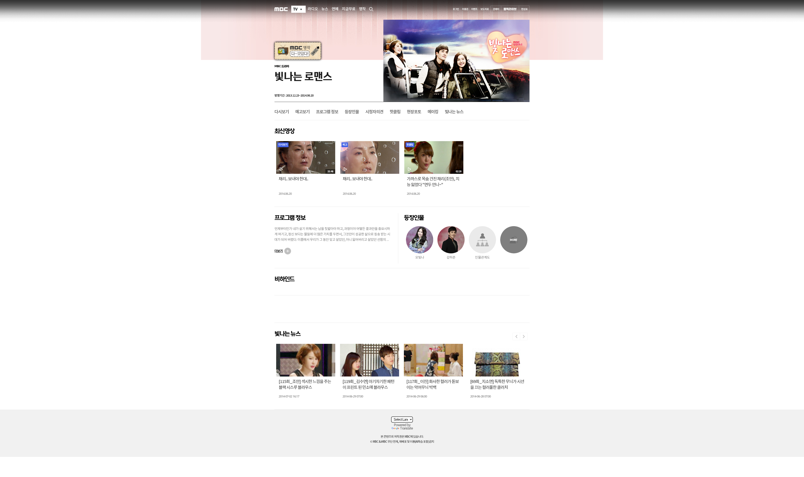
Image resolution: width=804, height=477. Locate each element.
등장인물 (352, 112)
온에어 (496, 9)
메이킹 (433, 112)
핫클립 (395, 112)
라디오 (313, 9)
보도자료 (484, 9)
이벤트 (474, 9)
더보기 (278, 251)
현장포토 (414, 112)
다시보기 (281, 112)
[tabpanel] (297, 51)
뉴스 (324, 9)
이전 (516, 336)
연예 (335, 9)
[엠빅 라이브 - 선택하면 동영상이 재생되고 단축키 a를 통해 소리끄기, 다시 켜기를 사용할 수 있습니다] (510, 9)
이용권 (465, 9)
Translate (406, 428)
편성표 (524, 9)
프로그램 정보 (327, 112)
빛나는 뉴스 (454, 112)
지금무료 (348, 9)
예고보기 (302, 112)
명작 (362, 9)
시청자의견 (374, 112)
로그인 (456, 9)
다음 (523, 336)
